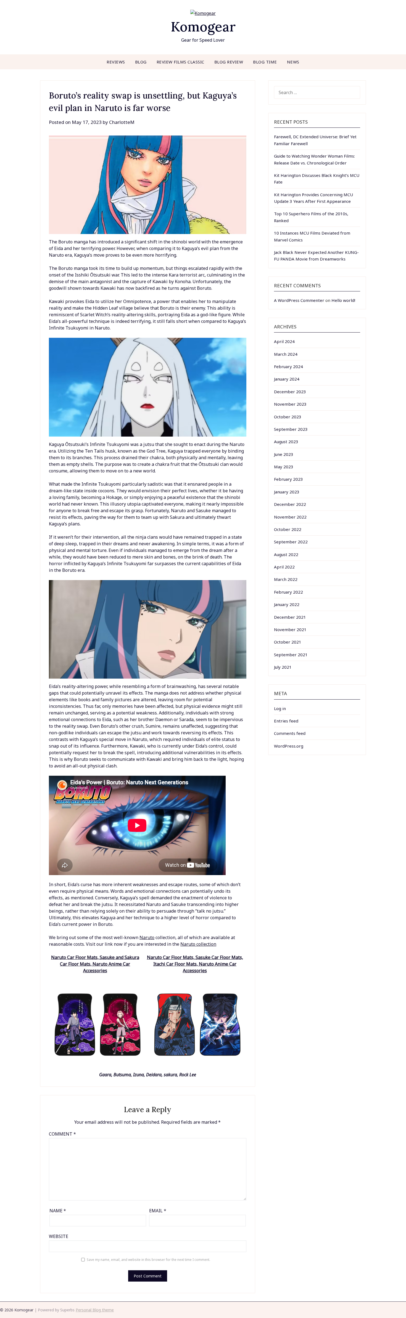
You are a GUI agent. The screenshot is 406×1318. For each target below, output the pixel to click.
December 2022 (290, 504)
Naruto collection (198, 944)
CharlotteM (122, 122)
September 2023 (291, 429)
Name (57, 1211)
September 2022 (291, 541)
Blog (141, 62)
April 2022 (284, 567)
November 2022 (290, 517)
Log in (280, 708)
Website (58, 1236)
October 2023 (287, 416)
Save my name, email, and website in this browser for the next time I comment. (148, 1259)
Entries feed (286, 721)
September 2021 (291, 654)
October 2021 (287, 642)
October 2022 (287, 529)
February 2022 (288, 592)
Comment (62, 1134)
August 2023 (286, 441)
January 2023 (286, 492)
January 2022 (286, 604)
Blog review (228, 62)
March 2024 (285, 354)
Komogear (203, 26)
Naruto (146, 937)
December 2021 (290, 617)
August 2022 (286, 554)
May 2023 (283, 466)
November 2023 (290, 404)
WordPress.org (288, 746)
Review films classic (180, 62)
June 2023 (283, 454)
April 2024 (284, 341)
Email (157, 1211)
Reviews (116, 62)
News (293, 62)
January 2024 (286, 379)
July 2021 (283, 667)
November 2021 (290, 629)
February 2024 (288, 366)
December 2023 (290, 391)
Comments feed (289, 733)
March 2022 (285, 579)
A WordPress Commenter (299, 300)
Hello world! (343, 300)
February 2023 (288, 479)
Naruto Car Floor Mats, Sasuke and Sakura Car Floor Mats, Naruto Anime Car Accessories (95, 964)
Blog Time (265, 62)
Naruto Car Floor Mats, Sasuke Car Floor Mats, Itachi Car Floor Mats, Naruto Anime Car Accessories (195, 964)
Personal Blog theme (95, 1309)
